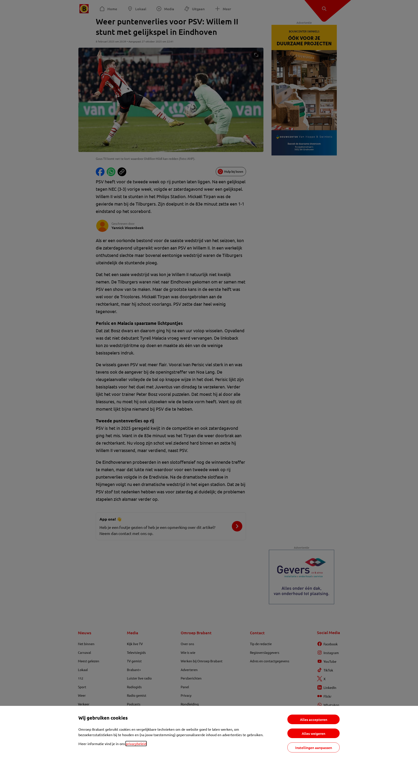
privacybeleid (136, 743)
